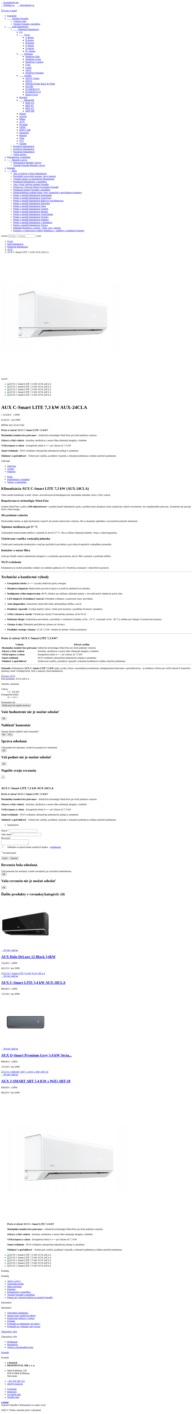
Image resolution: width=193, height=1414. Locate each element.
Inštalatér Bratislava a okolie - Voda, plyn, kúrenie (37, 228)
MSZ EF (29, 105)
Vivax (24, 35)
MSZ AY (29, 108)
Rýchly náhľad (9, 950)
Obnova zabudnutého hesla (20, 1347)
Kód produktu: (8, 679)
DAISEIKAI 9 (32, 89)
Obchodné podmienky (17, 1313)
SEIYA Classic (32, 78)
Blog (12, 170)
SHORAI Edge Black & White (40, 83)
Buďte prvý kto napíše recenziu (16, 705)
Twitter (10, 469)
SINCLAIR (25, 130)
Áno (10, 734)
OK (3, 718)
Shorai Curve (31, 94)
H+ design (30, 51)
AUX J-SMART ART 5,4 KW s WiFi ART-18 (35, 1081)
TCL (21, 141)
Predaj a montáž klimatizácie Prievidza (31, 203)
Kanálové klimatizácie (23, 146)
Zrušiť (5, 858)
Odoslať (14, 858)
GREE (22, 127)
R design (29, 40)
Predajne (11, 1289)
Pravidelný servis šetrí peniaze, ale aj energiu (34, 176)
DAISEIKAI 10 (33, 92)
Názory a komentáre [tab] (17, 482)
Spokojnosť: (13, 825)
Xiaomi (22, 143)
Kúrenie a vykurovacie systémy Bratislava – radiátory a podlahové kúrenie (48, 230)
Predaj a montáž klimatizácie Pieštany (31, 219)
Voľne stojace (19, 154)
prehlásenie (55, 847)
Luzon (28, 67)
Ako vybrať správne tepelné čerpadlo (31, 184)
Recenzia (6, 838)
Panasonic (24, 132)
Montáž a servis (17, 160)
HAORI (29, 86)
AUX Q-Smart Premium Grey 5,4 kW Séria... (36, 1055)
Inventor (23, 97)
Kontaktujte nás (10, 2)
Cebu (27, 64)
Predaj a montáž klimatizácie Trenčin (30, 209)
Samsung (26, 54)
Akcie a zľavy (14, 1281)
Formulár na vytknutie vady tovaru (23, 1326)
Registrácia (12, 1344)
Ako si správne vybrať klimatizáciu (30, 173)
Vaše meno (7, 834)
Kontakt (11, 168)
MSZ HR (29, 111)
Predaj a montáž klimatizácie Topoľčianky (33, 214)
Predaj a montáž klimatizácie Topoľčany (32, 198)
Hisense (23, 135)
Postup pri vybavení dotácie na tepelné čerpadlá (36, 187)
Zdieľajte (11, 466)
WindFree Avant (33, 59)
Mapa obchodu (14, 1286)
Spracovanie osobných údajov (21, 1315)
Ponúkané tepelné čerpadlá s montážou (31, 190)
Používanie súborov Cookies (21, 1318)
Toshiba (25, 75)
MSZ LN (29, 103)
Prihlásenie (12, 1342)
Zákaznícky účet (9, 1331)
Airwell (23, 116)
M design (29, 43)
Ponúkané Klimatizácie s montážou (30, 181)
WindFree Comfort (34, 62)
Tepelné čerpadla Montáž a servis (29, 165)
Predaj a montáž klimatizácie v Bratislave (32, 222)
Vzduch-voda (19, 21)
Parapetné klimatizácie (24, 151)
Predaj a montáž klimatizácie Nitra (29, 206)
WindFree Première (34, 73)
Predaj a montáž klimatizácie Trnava (30, 225)
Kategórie (12, 16)
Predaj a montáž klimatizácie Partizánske (32, 195)
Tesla (21, 138)
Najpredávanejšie (15, 1284)
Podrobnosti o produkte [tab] (18, 479)
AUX (22, 122)
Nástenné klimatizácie (26, 29)
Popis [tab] (10, 476)
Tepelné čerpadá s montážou (26, 24)
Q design (29, 45)
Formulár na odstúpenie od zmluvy (23, 1323)
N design (29, 48)
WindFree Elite (32, 56)
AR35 (28, 70)
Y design (29, 37)
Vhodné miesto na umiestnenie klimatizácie (33, 179)
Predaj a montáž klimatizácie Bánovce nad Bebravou (38, 200)
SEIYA (28, 81)
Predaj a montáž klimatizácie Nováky (31, 217)
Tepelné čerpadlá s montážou (21, 1294)
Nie (3, 734)
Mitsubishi (26, 100)
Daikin (22, 113)
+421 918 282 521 (16, 1381)
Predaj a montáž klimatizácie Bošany (30, 211)
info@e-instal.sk (15, 1384)
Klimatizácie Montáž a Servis (27, 162)
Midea (22, 119)
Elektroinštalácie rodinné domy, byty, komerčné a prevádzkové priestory (47, 192)
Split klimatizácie (17, 26)
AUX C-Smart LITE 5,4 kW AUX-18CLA (33, 983)
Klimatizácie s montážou (19, 157)
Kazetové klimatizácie (23, 149)
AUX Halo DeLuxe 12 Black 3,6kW (28, 957)
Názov (5, 830)
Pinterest (11, 471)
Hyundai (23, 124)
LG (21, 32)
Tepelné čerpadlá (17, 18)
